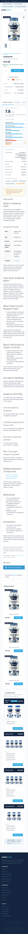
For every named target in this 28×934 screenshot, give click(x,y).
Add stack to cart (18, 728)
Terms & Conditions (6, 916)
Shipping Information (6, 890)
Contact (18, 924)
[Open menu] (25, 10)
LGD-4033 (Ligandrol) (12, 476)
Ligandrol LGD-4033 (14, 680)
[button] (24, 17)
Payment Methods (6, 892)
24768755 (16, 260)
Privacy (9, 924)
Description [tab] (17, 102)
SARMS (6, 10)
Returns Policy (5, 895)
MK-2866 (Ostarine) (12, 478)
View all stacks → (16, 843)
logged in (14, 575)
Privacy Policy (5, 913)
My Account (4, 906)
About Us (4, 897)
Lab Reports (4, 887)
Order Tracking (5, 908)
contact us (19, 555)
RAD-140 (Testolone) (12, 475)
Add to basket (17, 70)
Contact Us (4, 899)
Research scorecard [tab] (7, 102)
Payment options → (23, 1)
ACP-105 (4, 869)
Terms (14, 924)
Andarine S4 (4, 871)
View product (18, 617)
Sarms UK (12, 922)
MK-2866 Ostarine (6, 881)
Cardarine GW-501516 (7, 874)
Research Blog (5, 911)
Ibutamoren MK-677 (14, 614)
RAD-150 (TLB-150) (14, 647)
